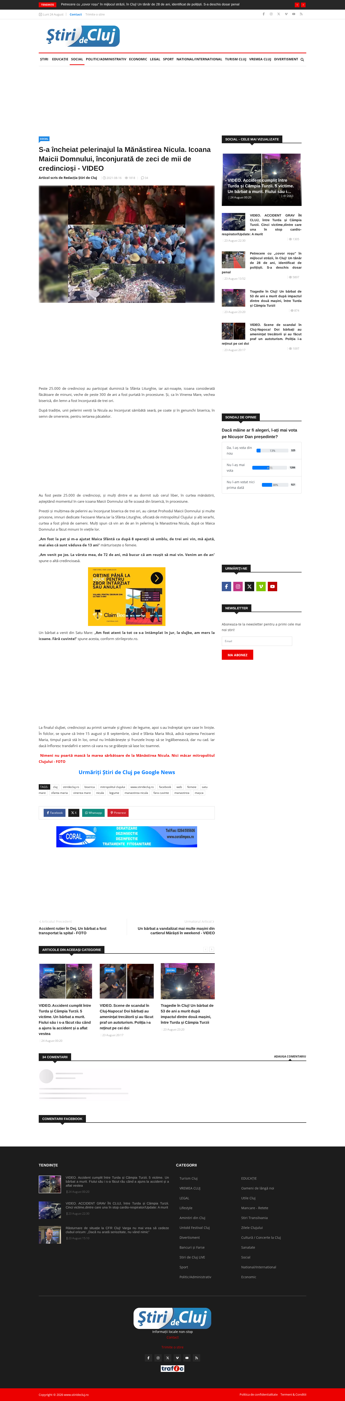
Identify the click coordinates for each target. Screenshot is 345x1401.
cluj (55, 787)
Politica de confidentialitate (259, 1394)
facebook (165, 787)
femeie (191, 787)
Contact (76, 14)
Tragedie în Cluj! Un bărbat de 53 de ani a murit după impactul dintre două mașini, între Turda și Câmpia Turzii (276, 298)
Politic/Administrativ (106, 59)
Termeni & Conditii (293, 1394)
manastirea (181, 793)
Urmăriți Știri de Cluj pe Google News (127, 772)
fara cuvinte (161, 793)
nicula (100, 793)
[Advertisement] (220, 35)
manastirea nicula (136, 793)
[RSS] (301, 14)
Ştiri (44, 59)
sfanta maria (59, 793)
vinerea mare (82, 793)
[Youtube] (294, 14)
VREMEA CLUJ (260, 59)
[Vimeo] (287, 14)
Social (77, 59)
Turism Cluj (235, 59)
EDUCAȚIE (61, 59)
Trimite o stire (95, 14)
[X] (279, 14)
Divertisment (286, 59)
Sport (168, 59)
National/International (199, 59)
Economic (138, 59)
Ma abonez (237, 655)
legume (114, 793)
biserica (89, 787)
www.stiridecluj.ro (142, 787)
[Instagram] (272, 14)
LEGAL (155, 59)
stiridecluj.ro (71, 787)
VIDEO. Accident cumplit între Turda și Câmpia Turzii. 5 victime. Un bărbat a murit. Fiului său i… (261, 186)
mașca (199, 793)
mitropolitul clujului (112, 787)
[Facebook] (264, 14)
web (179, 787)
